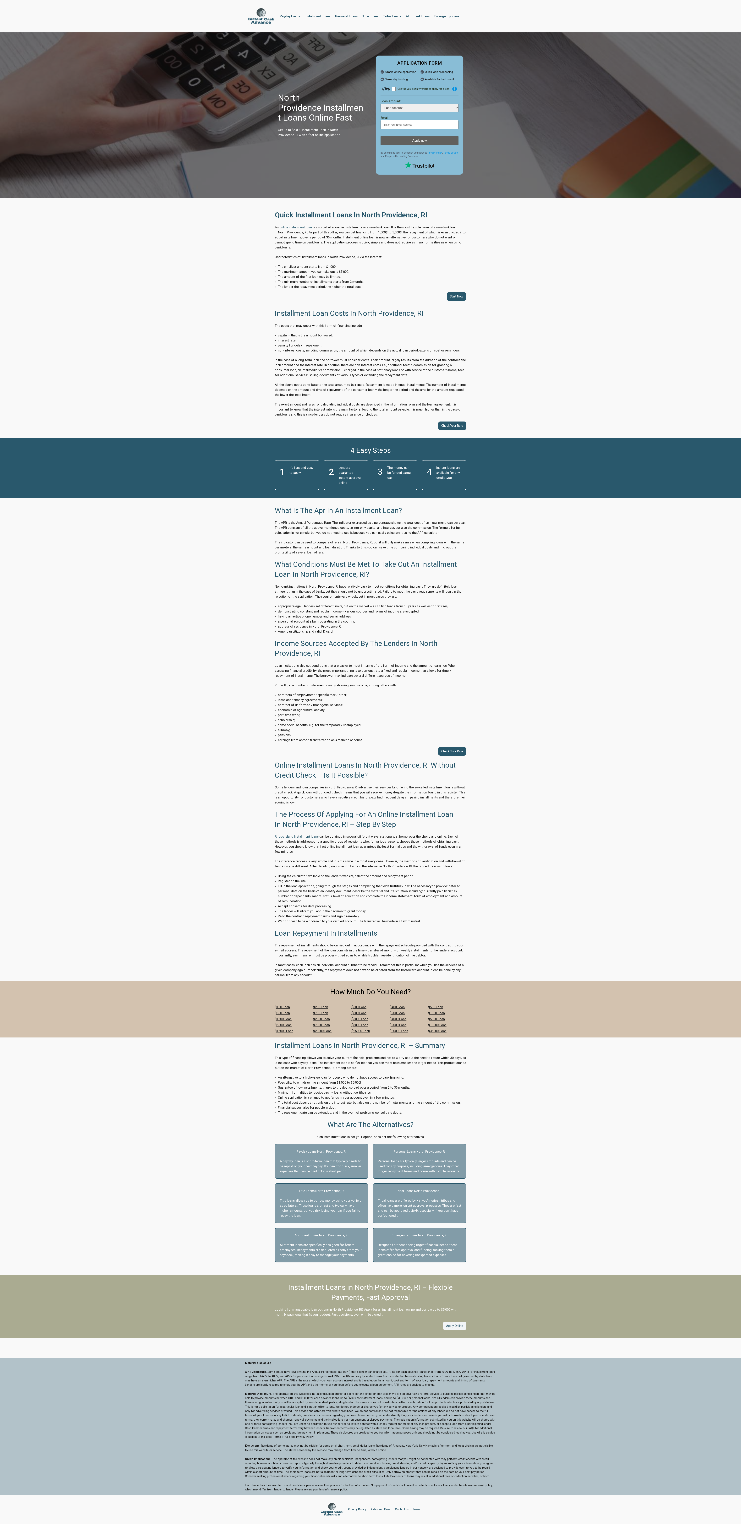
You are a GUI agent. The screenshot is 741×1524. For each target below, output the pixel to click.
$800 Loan (358, 1013)
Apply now (419, 140)
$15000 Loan (284, 1031)
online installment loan (295, 227)
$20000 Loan (322, 1031)
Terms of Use (450, 152)
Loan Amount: (391, 101)
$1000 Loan (436, 1013)
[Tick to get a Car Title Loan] (454, 89)
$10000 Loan (437, 1025)
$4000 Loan (398, 1019)
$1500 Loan (283, 1019)
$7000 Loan (321, 1025)
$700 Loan (320, 1013)
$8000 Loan (359, 1025)
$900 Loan (397, 1013)
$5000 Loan (436, 1019)
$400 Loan (397, 1007)
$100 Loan (282, 1007)
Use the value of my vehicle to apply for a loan (423, 88)
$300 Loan (358, 1007)
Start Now (456, 296)
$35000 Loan (437, 1031)
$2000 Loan (321, 1019)
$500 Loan (435, 1007)
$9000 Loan (398, 1025)
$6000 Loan (283, 1025)
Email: (385, 118)
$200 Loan (320, 1007)
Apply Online (454, 1326)
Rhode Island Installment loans (297, 836)
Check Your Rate (452, 425)
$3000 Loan (359, 1019)
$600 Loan (282, 1013)
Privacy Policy (435, 152)
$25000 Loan (360, 1031)
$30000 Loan (399, 1031)
